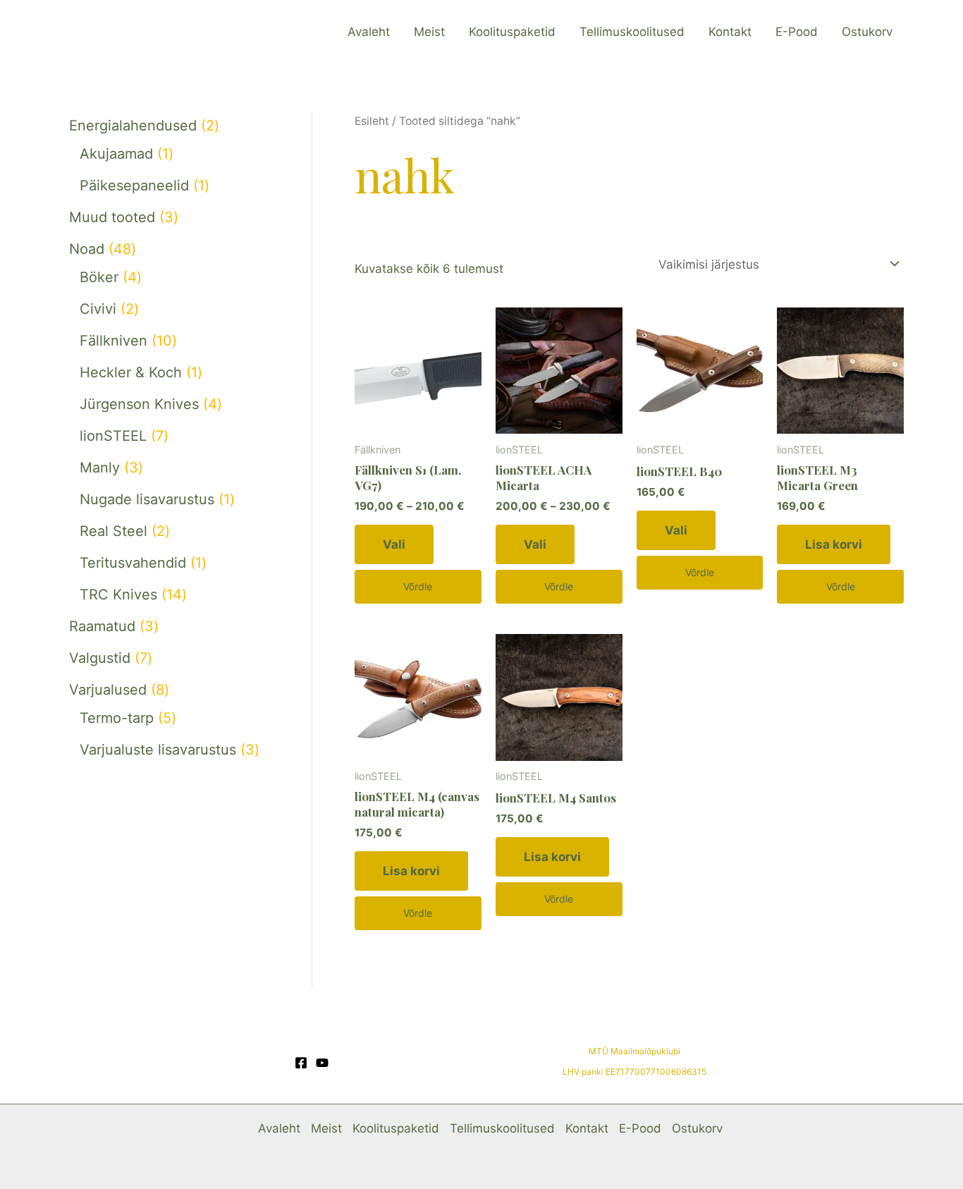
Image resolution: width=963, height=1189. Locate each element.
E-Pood (796, 32)
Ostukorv (867, 32)
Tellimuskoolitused (632, 32)
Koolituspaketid (512, 32)
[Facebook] (301, 1062)
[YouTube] (322, 1062)
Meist (429, 32)
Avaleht (369, 32)
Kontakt (730, 32)
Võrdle (417, 586)
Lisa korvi (833, 544)
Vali (394, 544)
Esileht (372, 121)
